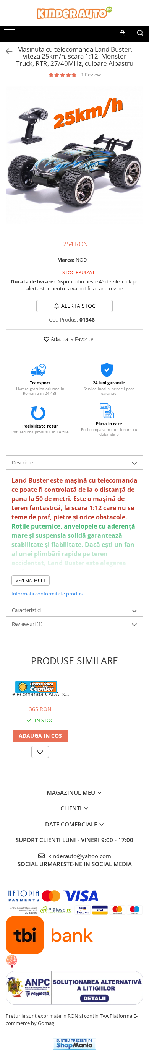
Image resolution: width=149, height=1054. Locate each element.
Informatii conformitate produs (47, 593)
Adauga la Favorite (71, 339)
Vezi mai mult (30, 580)
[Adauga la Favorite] (40, 752)
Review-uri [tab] (27, 623)
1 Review (91, 74)
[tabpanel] (74, 155)
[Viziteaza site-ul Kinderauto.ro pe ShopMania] (74, 1044)
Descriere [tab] (22, 462)
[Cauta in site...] (140, 33)
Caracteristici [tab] (26, 610)
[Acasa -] (74, 13)
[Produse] (10, 35)
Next (137, 163)
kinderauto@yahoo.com (79, 856)
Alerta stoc (78, 305)
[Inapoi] (5, 51)
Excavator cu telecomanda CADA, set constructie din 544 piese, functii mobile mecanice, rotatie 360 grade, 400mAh (40, 690)
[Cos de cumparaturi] (122, 33)
